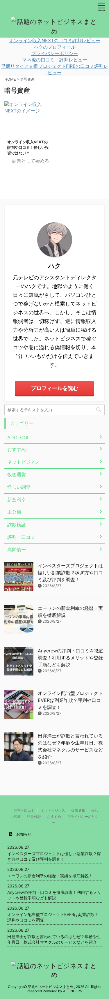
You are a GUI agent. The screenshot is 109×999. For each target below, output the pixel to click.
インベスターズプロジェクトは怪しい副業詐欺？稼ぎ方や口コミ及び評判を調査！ (70, 573)
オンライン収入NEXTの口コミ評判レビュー (54, 40)
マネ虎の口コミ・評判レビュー (54, 60)
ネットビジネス (53, 810)
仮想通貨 (78, 810)
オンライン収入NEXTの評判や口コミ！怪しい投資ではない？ (28, 147)
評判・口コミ (24, 810)
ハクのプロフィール (55, 47)
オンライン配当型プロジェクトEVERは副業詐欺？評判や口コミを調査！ (70, 700)
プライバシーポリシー (54, 53)
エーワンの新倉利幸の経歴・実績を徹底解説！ (50, 875)
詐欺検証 (34, 816)
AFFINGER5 (72, 991)
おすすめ (54, 816)
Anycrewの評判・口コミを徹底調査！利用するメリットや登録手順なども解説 (70, 658)
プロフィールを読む (54, 388)
